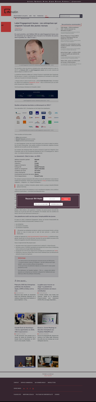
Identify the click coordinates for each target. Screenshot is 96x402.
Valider (66, 199)
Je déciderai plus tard (56, 204)
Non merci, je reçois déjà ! (41, 204)
